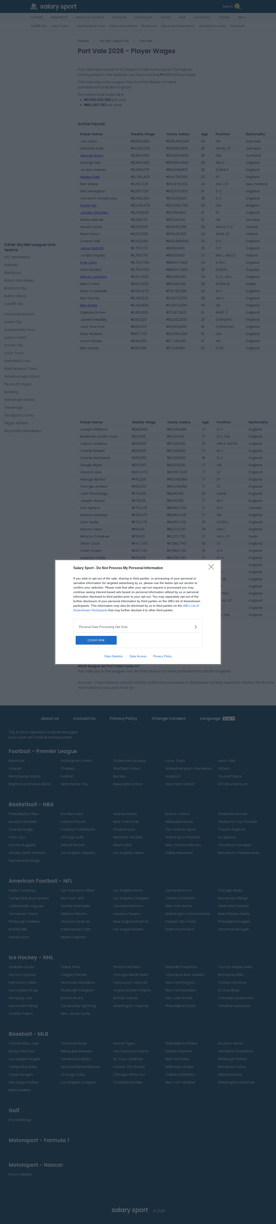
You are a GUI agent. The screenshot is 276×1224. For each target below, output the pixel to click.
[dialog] (138, 612)
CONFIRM (96, 640)
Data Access (138, 656)
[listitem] (138, 627)
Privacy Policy (162, 656)
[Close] (213, 568)
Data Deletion (113, 656)
